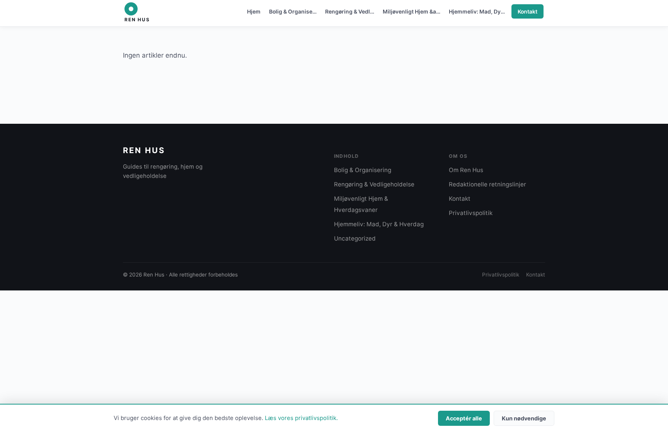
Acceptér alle (464, 418)
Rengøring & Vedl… (349, 11)
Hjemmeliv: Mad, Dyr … (478, 11)
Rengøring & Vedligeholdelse (374, 184)
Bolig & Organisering (362, 170)
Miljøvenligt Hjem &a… (411, 11)
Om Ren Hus (466, 170)
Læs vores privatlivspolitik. (301, 418)
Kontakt (527, 11)
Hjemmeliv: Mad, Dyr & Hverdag (379, 224)
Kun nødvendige (524, 418)
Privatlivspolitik (470, 213)
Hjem (254, 11)
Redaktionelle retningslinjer (487, 184)
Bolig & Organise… (293, 11)
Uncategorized (355, 238)
